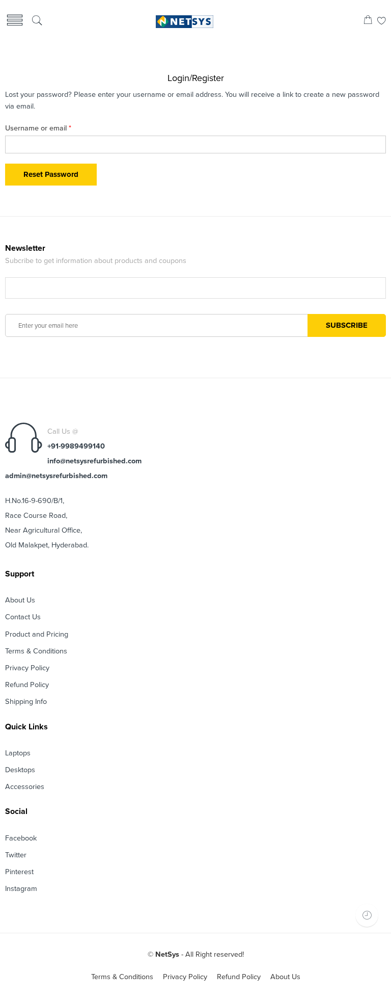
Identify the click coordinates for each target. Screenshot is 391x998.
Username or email (38, 128)
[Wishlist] (381, 21)
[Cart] (368, 21)
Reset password (50, 174)
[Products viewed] (366, 915)
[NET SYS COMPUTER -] (185, 21)
